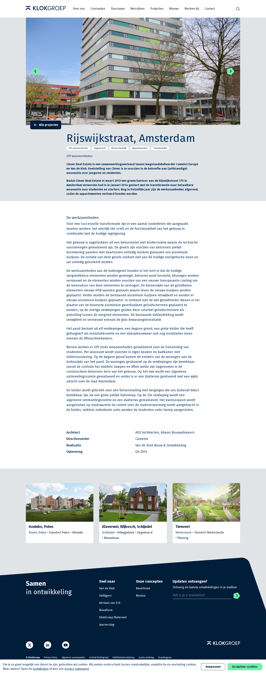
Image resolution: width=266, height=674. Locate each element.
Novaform (106, 610)
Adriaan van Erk (110, 603)
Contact (210, 8)
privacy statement (76, 669)
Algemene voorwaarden (73, 657)
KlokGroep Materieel (112, 617)
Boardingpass (165, 657)
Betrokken (137, 8)
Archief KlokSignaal (98, 657)
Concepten (98, 8)
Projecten (156, 8)
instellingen (40, 669)
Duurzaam (118, 8)
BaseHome (143, 588)
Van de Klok (107, 588)
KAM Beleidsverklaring (123, 657)
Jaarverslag (106, 624)
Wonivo (140, 595)
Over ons (79, 8)
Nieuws (174, 8)
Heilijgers (105, 595)
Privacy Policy (50, 657)
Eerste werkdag (146, 657)
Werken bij (192, 8)
